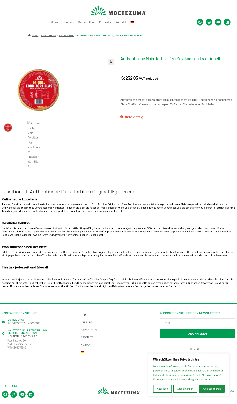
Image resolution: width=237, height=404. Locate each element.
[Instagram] (209, 22)
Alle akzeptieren (212, 388)
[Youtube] (218, 22)
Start (35, 35)
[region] (189, 375)
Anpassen (162, 388)
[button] (111, 62)
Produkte (105, 22)
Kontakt (121, 22)
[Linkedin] (227, 22)
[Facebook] (200, 22)
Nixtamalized (66, 35)
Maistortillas (48, 35)
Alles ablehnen (185, 388)
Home (54, 22)
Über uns (68, 22)
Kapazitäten (86, 22)
